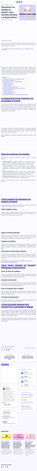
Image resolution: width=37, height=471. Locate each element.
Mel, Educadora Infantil (6, 464)
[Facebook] (5, 405)
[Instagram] (7, 405)
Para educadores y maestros (7, 19)
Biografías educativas (25, 406)
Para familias (23, 399)
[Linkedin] (9, 405)
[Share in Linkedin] (8, 350)
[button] (1, 2)
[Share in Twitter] (4, 350)
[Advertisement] (18, 31)
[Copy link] (10, 350)
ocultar (9, 77)
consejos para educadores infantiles (8, 346)
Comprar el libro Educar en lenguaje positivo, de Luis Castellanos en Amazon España (19, 49)
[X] (3, 405)
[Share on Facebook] (6, 350)
